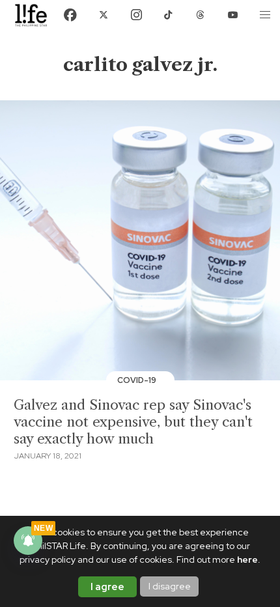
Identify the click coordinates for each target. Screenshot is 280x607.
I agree (107, 586)
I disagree (169, 586)
